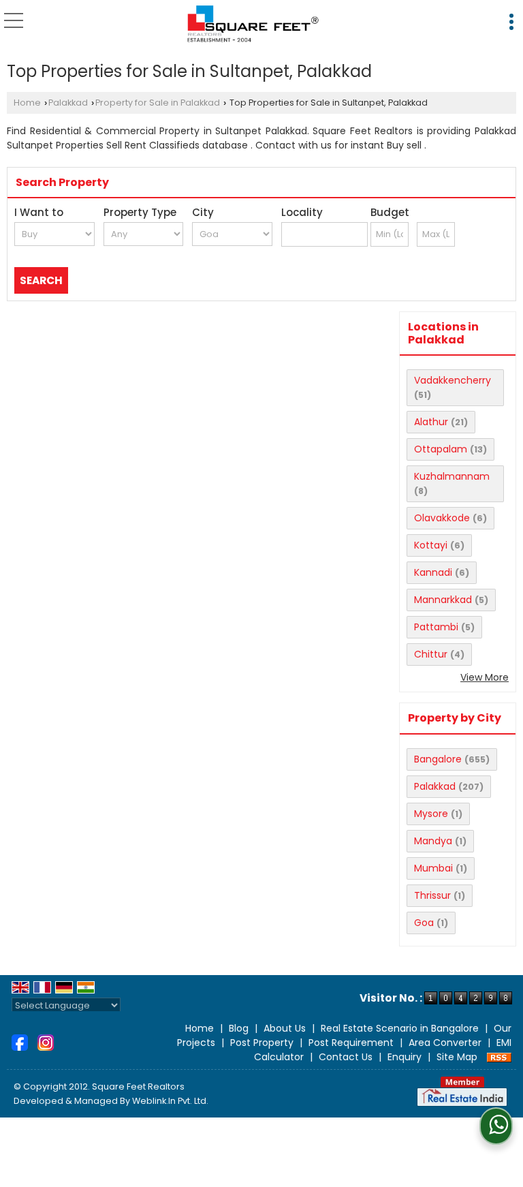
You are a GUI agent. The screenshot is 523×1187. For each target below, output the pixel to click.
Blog (239, 1028)
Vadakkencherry (452, 380)
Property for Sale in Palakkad (157, 102)
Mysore (431, 813)
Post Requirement (351, 1042)
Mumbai (433, 868)
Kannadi (433, 572)
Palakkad (68, 102)
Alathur (431, 422)
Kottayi (430, 545)
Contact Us (346, 1057)
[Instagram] (45, 1042)
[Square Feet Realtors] (253, 24)
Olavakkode (442, 518)
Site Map (457, 1057)
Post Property (262, 1042)
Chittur (430, 654)
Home (27, 102)
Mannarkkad (443, 599)
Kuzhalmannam (452, 476)
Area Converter (445, 1042)
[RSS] (499, 1057)
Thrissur (432, 895)
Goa (424, 922)
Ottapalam (440, 449)
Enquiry (404, 1057)
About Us (285, 1028)
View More (484, 677)
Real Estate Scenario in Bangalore (400, 1028)
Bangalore (438, 759)
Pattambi (436, 627)
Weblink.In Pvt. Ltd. (170, 1101)
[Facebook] (20, 1042)
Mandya (433, 841)
